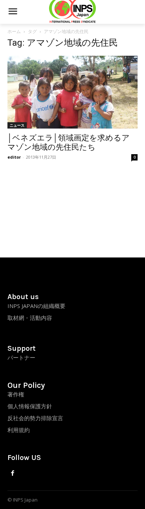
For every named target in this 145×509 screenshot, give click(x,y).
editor (14, 157)
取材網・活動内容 (29, 317)
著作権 (15, 394)
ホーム (14, 31)
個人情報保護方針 (29, 406)
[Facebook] (12, 473)
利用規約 (18, 430)
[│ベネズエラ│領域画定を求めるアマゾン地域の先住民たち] (72, 92)
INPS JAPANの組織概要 (36, 305)
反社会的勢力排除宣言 (35, 418)
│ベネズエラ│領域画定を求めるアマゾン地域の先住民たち (68, 142)
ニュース (17, 125)
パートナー (21, 357)
